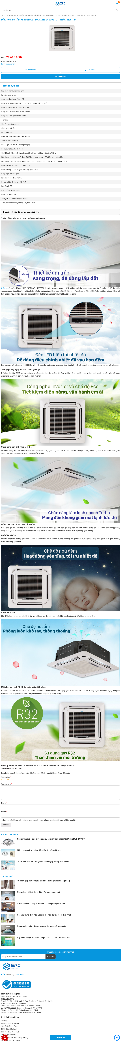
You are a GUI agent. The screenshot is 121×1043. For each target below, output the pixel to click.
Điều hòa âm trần (27, 15)
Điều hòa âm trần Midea (42, 15)
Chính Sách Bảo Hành (9, 1029)
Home (3, 15)
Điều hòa (5, 288)
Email (4, 811)
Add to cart (32, 70)
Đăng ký (50, 957)
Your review (6, 784)
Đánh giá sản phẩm (8, 64)
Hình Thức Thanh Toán (9, 1026)
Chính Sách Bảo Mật (8, 1035)
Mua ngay (60, 76)
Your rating (6, 777)
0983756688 (11, 1008)
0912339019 (37, 1008)
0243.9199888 (14, 1006)
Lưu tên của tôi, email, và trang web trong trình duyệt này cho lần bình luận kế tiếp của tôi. (39, 820)
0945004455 (92, 70)
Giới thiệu (4, 1020)
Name (4, 803)
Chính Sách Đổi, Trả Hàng (10, 1040)
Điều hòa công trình (13, 15)
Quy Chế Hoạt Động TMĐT (10, 1032)
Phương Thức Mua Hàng (10, 1023)
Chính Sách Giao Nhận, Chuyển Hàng (14, 1038)
